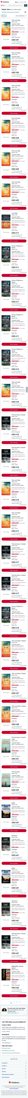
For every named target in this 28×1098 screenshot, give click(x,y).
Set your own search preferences (11, 1053)
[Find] (25, 5)
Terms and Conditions (13, 1088)
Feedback (26, 389)
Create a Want (6, 1031)
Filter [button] (4, 15)
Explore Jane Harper (12, 1012)
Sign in (21, 2)
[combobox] (16, 5)
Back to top (14, 1059)
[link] (25, 12)
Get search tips (6, 1048)
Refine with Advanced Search (11, 12)
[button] (22, 45)
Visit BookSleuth (6, 1043)
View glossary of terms (8, 1050)
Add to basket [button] (14, 48)
